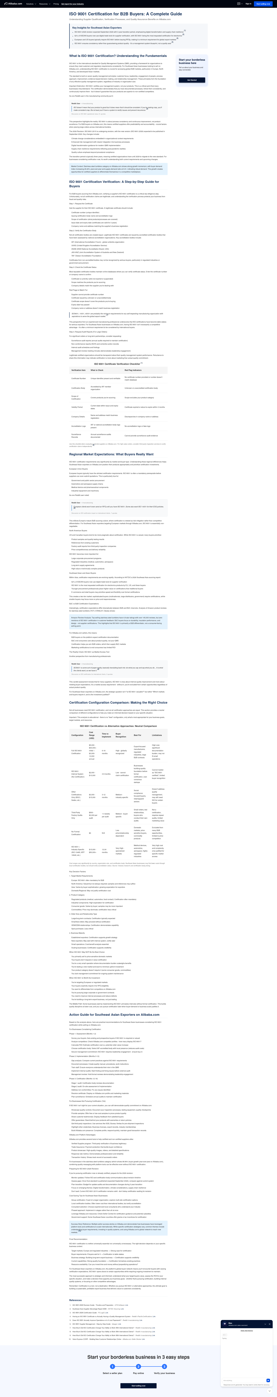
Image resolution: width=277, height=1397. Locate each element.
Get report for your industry (72, 4)
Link (126, 1305)
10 (80, 1231)
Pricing (56, 4)
